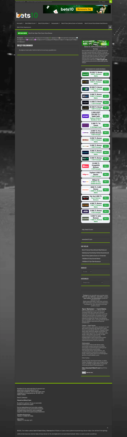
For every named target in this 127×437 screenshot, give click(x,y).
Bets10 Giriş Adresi (43, 23)
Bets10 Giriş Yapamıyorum (24, 27)
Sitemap (49, 430)
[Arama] (110, 1)
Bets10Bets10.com (30, 23)
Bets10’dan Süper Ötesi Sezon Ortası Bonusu (40, 33)
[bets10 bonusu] (77, 9)
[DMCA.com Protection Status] (87, 372)
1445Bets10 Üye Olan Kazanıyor (91, 261)
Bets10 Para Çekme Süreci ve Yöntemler (72, 23)
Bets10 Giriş (42, 430)
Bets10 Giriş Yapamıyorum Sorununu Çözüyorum (39, 1)
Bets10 (36, 430)
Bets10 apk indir (102, 59)
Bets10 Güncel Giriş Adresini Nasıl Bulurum (96, 23)
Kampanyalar (55, 23)
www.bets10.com (87, 239)
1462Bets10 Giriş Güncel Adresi (91, 258)
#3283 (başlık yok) (20, 1)
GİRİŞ (106, 74)
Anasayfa (20, 38)
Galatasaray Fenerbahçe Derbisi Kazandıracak (95, 253)
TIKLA (106, 82)
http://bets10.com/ (87, 229)
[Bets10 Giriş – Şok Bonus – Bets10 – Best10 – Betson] (27, 15)
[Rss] (99, 2)
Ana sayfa (19, 23)
